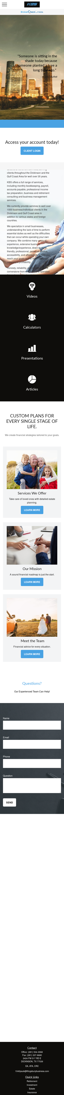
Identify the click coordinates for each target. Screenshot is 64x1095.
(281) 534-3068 (35, 1051)
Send (9, 802)
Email (6, 737)
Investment (32, 1084)
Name (6, 718)
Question (8, 775)
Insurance (32, 1092)
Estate (32, 1088)
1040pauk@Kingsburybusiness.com (32, 1071)
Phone (6, 756)
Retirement (32, 1081)
